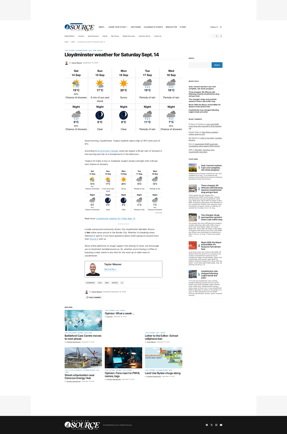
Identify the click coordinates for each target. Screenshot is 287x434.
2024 (73, 42)
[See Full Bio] (116, 269)
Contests (81, 36)
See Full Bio (109, 269)
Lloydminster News (82, 50)
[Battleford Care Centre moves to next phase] (83, 320)
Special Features (93, 36)
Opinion (122, 310)
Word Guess (115, 36)
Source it (94, 239)
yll (122, 282)
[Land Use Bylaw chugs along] (163, 357)
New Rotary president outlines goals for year (203, 133)
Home (66, 42)
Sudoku (105, 36)
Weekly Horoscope (129, 36)
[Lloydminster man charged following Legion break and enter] (193, 274)
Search (191, 58)
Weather (99, 50)
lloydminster (90, 282)
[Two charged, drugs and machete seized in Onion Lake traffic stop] (193, 217)
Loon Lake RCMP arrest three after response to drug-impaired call (205, 126)
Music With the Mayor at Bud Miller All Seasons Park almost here (204, 106)
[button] (220, 27)
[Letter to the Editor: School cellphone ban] (163, 320)
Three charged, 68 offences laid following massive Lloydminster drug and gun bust (204, 94)
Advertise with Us (144, 36)
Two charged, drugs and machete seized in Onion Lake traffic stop (203, 100)
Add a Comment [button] (95, 297)
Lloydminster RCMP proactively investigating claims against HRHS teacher (204, 145)
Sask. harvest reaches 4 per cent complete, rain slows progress (202, 88)
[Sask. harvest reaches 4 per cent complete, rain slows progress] (193, 168)
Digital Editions (70, 36)
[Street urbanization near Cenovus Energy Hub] (83, 357)
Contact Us (157, 36)
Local (90, 50)
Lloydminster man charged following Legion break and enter (204, 111)
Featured (72, 50)
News (94, 50)
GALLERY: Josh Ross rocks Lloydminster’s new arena (201, 151)
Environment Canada (108, 151)
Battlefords (73, 332)
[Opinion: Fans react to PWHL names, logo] (123, 357)
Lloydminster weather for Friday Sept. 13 (115, 218)
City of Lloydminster (75, 370)
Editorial (112, 370)
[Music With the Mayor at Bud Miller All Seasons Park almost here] (193, 245)
